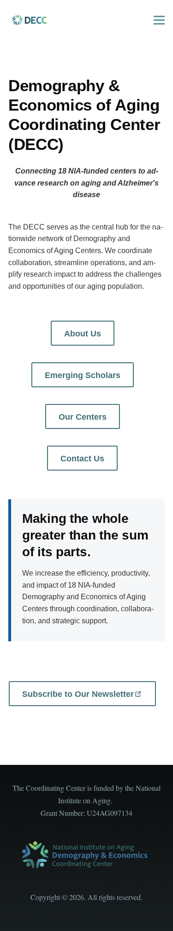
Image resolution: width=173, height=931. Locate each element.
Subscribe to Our (78, 694)
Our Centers (83, 417)
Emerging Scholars (82, 375)
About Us (82, 333)
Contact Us (82, 458)
